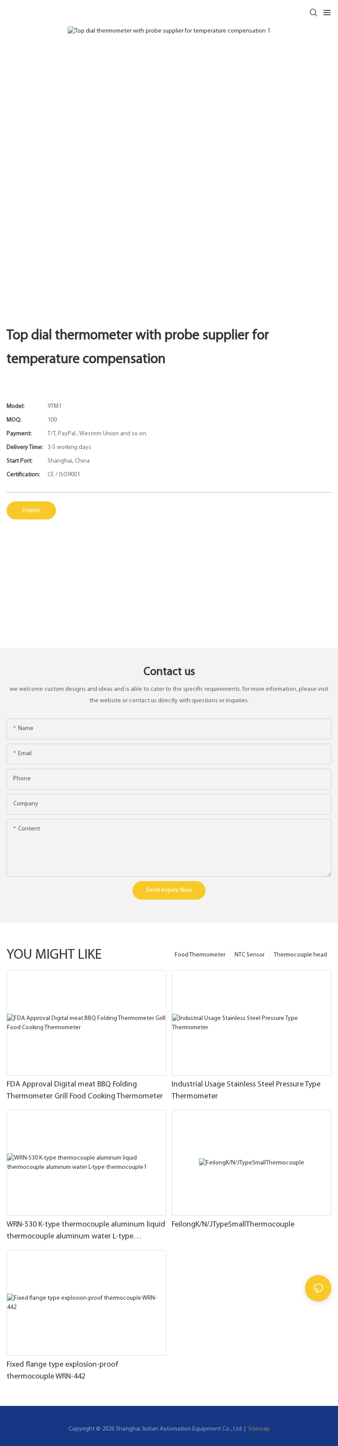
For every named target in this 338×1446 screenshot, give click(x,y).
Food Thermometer (200, 955)
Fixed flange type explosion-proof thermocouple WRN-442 (62, 1371)
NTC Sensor (250, 955)
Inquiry (31, 510)
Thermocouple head (300, 955)
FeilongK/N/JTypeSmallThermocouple (233, 1225)
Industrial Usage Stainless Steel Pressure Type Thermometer (246, 1091)
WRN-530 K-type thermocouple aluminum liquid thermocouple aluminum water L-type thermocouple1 (86, 1232)
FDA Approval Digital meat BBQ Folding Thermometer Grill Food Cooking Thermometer (85, 1091)
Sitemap (258, 1429)
